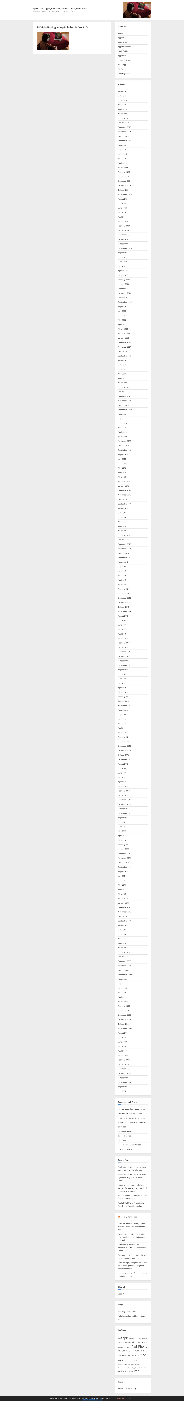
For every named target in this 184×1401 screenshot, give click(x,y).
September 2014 (124, 705)
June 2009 (122, 988)
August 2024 (123, 199)
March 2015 (123, 692)
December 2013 (124, 746)
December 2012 (124, 800)
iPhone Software (124, 60)
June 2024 (122, 208)
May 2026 (122, 105)
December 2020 (124, 396)
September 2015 (124, 665)
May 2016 (122, 629)
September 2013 (124, 759)
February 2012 (124, 845)
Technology (131, 1368)
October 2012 (123, 809)
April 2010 (122, 943)
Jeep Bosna (122, 1294)
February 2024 (124, 226)
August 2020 (123, 414)
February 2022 (124, 333)
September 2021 (124, 356)
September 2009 (125, 975)
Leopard (120, 1355)
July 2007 (122, 1091)
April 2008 (122, 1051)
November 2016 (124, 602)
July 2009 (122, 984)
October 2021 (123, 351)
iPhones (128, 1351)
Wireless (131, 1371)
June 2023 (122, 262)
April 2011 (122, 889)
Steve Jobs (121, 1368)
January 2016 (123, 647)
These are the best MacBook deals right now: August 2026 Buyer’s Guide (132, 1177)
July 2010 (122, 930)
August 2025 (123, 145)
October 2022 (123, 298)
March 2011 (122, 894)
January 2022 (123, 338)
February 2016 (124, 643)
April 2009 (122, 997)
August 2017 (123, 562)
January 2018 (123, 540)
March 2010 (123, 948)
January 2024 (123, 230)
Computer (125, 1342)
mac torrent (123, 1140)
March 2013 (123, 786)
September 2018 (124, 504)
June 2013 (122, 773)
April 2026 (122, 109)
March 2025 (123, 167)
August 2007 (123, 1087)
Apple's (131, 1338)
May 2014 (122, 723)
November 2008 (124, 1019)
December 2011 (124, 853)
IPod (132, 1351)
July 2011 (122, 876)
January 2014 (123, 741)
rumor (141, 1365)
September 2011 (124, 867)
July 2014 (122, 715)
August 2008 (123, 1033)
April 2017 (122, 580)
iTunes (145, 1351)
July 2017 (122, 567)
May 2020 (122, 428)
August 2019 (123, 454)
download (140, 1342)
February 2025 (124, 172)
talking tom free (124, 1136)
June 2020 (122, 423)
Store (126, 1368)
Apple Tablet (123, 51)
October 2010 (123, 916)
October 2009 (123, 970)
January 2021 (123, 392)
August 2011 (123, 871)
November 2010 (124, 912)
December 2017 (124, 544)
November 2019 (124, 441)
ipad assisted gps (125, 1131)
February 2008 (124, 1060)
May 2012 (122, 831)
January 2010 (123, 957)
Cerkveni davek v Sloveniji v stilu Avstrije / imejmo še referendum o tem (131, 1227)
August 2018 (123, 508)
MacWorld (122, 69)
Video (145, 1368)
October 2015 (123, 661)
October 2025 (123, 136)
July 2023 (122, 257)
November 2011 (124, 858)
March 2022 (123, 329)
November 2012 (124, 804)
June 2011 (122, 880)
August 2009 (123, 979)
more (142, 1361)
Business (144, 1338)
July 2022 (122, 311)
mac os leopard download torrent (131, 1109)
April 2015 (122, 688)
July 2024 (122, 203)
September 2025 (125, 141)
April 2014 (122, 728)
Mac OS (137, 1355)
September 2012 (124, 813)
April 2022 (122, 324)
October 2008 (123, 1024)
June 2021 (122, 369)
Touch (140, 1368)
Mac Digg (122, 65)
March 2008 (123, 1055)
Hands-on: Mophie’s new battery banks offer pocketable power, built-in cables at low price (133, 1188)
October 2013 (123, 755)
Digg (135, 1342)
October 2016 (123, 607)
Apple (120, 33)
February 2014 (124, 737)
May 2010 (122, 939)
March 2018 (123, 531)
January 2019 (123, 486)
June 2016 (122, 625)
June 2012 (122, 827)
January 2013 (123, 795)
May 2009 (122, 992)
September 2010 (124, 921)
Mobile (138, 1361)
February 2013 (124, 791)
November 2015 (124, 656)
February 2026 (124, 118)
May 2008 (122, 1046)
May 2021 (122, 374)
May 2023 (122, 266)
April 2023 (122, 271)
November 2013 (124, 750)
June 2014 (122, 719)
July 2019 (122, 459)
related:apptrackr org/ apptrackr (131, 1113)
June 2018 (122, 517)
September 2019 (124, 450)
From (145, 1342)
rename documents (132, 1365)
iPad (134, 1346)
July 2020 (122, 419)
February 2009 (124, 1006)
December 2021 (124, 342)
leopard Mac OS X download (129, 1145)
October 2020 (123, 405)
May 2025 (122, 158)
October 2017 (123, 553)
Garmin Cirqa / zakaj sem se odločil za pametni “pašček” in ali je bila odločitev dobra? (132, 1266)
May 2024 (122, 212)
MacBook (131, 1355)
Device (130, 1342)
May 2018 (122, 522)
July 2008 (122, 1037)
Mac (125, 1355)
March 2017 (122, 584)
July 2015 (122, 674)
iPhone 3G (121, 1351)
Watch (120, 1371)
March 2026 (123, 114)
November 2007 (124, 1073)
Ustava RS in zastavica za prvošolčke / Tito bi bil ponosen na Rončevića (132, 1248)
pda (124, 1365)
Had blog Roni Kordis (129, 1217)
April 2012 (122, 836)
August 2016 (123, 616)
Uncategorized (124, 74)
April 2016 (122, 634)
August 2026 (123, 91)
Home (128, 1347)
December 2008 (124, 1015)
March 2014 (123, 732)
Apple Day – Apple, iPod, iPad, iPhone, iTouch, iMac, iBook (60, 8)
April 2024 (122, 217)
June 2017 (122, 571)
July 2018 (122, 513)
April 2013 (122, 782)
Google (120, 1347)
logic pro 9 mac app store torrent (131, 1118)
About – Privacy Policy (127, 1389)
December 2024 (124, 181)
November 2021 (124, 347)
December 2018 (124, 490)
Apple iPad (122, 42)
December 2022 (124, 288)
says (144, 1365)
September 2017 (124, 558)
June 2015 (122, 679)
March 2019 (123, 477)
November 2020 (124, 401)
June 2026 (122, 100)
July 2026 (122, 96)
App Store (138, 1338)
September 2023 (125, 248)
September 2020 (125, 410)
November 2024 (124, 185)
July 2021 (122, 365)
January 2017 (123, 593)
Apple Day (122, 38)
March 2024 (123, 221)
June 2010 (122, 934)
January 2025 (123, 176)
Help (125, 1347)
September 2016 (124, 611)
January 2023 (123, 284)
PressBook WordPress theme (124, 1398)
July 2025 (122, 150)
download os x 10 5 (126, 1149)
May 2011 (122, 885)
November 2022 (124, 293)
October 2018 (123, 499)
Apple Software (124, 47)
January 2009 (123, 1010)
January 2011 (123, 903)
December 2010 (124, 907)
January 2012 (123, 849)
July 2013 (122, 768)
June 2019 (122, 463)
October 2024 (123, 190)
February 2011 (123, 898)
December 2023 (124, 235)
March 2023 (123, 275)
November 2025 (124, 132)
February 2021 (124, 387)
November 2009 (124, 966)
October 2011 (123, 862)
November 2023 (124, 239)
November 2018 (124, 495)
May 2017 (122, 575)
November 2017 (124, 549)
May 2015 (122, 683)
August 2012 (123, 818)
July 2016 (122, 620)
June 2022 (122, 315)
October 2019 (123, 445)
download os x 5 (125, 1127)
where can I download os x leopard (132, 1122)
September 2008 (125, 1028)
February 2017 (123, 589)
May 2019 (122, 468)
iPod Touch (138, 1351)
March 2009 (123, 1001)
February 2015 (124, 697)
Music (120, 1365)
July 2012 (122, 822)
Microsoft (132, 1361)
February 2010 (124, 952)
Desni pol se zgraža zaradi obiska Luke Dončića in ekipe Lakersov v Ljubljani (131, 1237)
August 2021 (123, 360)
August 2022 (123, 306)
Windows (125, 1371)
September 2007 (125, 1082)
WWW (136, 1371)
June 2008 (122, 1042)
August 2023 (123, 253)
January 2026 (123, 123)
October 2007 (123, 1078)
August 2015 (123, 670)
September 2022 (125, 302)
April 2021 (122, 378)
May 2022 (122, 320)
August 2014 (123, 710)
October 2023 (123, 244)
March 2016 (123, 638)
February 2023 (124, 280)
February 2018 (124, 535)
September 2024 (125, 194)
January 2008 (123, 1064)
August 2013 (123, 764)
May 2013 (122, 777)
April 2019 (122, 472)
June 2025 (122, 154)
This (136, 1368)
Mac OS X (126, 1361)
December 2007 (124, 1069)
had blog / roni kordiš (127, 1312)
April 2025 (122, 163)
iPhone (142, 1346)
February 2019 (124, 481)
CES (119, 1342)
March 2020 (123, 436)
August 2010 (123, 925)
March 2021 (123, 383)
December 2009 (124, 961)
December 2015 (124, 652)
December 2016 (124, 598)
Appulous (122, 56)
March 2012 (123, 840)
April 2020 (122, 432)
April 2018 (122, 526)
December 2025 (124, 127)
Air (119, 1338)
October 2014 (123, 701)
